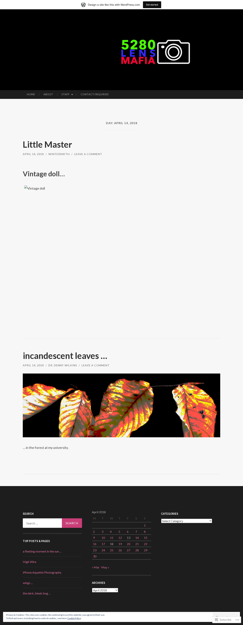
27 (128, 550)
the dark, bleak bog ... (36, 593)
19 (120, 544)
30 (94, 556)
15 (145, 537)
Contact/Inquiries (95, 94)
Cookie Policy (74, 618)
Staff (66, 94)
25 (111, 550)
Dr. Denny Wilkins (62, 365)
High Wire (29, 562)
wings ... (28, 583)
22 (145, 544)
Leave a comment (88, 154)
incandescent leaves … (65, 356)
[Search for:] (52, 523)
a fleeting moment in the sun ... (42, 551)
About (48, 94)
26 (120, 550)
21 (137, 544)
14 (137, 537)
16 (94, 544)
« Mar (95, 567)
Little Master (47, 144)
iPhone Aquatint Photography (42, 572)
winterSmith (59, 154)
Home (31, 94)
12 (120, 537)
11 (111, 537)
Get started (152, 4)
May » (105, 567)
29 (145, 550)
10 (103, 537)
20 (128, 544)
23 (94, 550)
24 (103, 550)
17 (103, 544)
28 (137, 550)
